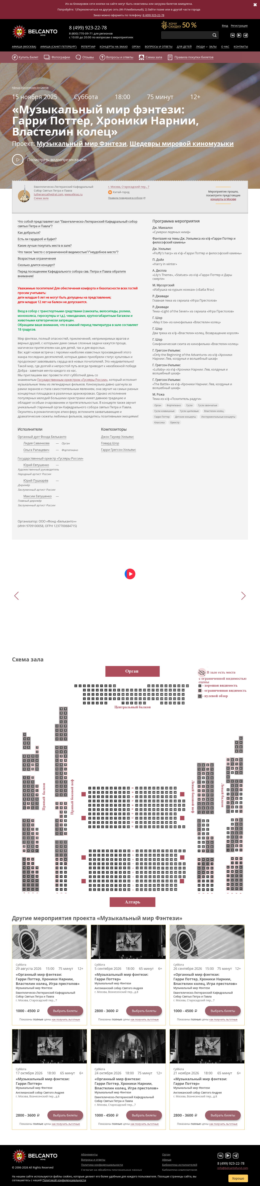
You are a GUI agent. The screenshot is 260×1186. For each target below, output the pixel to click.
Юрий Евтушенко (36, 465)
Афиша (166, 1159)
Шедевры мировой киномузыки (182, 143)
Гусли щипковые (189, 410)
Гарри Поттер (162, 416)
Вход (225, 25)
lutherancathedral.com (48, 194)
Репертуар (88, 46)
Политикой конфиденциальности (64, 1180)
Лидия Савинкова (36, 443)
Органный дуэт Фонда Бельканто (42, 437)
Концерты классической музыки (35, 32)
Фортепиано (174, 405)
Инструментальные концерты (218, 416)
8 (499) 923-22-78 (153, 15)
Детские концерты (185, 416)
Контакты (241, 46)
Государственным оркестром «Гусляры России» (72, 380)
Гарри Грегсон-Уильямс (118, 450)
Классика (159, 422)
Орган (136, 46)
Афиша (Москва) (24, 46)
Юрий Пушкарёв (35, 480)
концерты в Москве (223, 199)
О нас (225, 46)
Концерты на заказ (114, 46)
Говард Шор (110, 443)
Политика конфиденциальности (102, 1165)
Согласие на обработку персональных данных (111, 1170)
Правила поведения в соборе (125, 198)
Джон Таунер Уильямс (117, 437)
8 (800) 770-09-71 (81, 33)
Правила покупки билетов (194, 57)
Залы (213, 46)
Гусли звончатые (207, 405)
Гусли (189, 405)
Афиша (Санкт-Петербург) (58, 46)
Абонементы (89, 1154)
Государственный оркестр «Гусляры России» (50, 458)
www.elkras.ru (74, 194)
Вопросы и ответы (158, 46)
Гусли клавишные (164, 410)
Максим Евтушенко (37, 496)
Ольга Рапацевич (36, 450)
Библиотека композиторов (179, 1170)
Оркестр (174, 422)
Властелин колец (214, 410)
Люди (200, 46)
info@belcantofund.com (232, 1168)
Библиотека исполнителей (179, 1165)
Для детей (184, 46)
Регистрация (239, 25)
